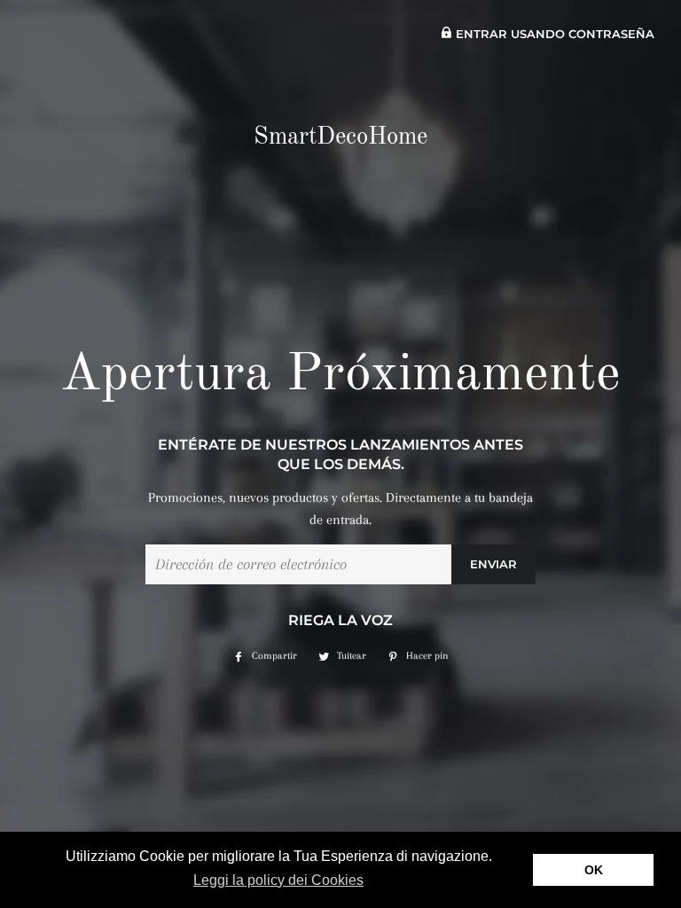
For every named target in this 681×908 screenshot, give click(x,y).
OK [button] (593, 870)
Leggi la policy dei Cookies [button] (278, 880)
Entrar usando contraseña (553, 34)
